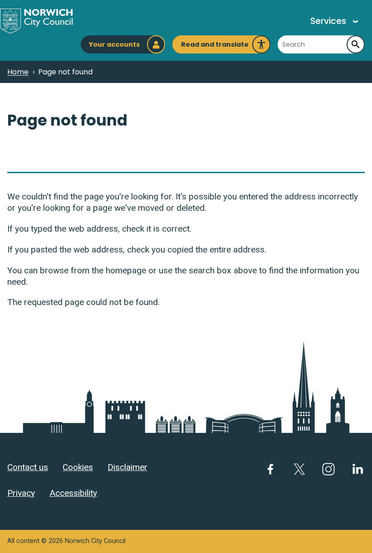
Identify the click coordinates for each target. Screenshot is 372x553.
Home (18, 72)
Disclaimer (127, 467)
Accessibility (73, 493)
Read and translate (215, 46)
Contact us (27, 467)
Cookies (78, 467)
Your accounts (114, 44)
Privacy (21, 493)
